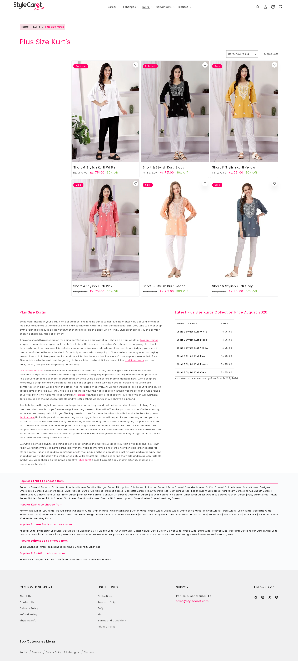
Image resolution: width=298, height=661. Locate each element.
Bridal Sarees (175, 487)
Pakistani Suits (29, 534)
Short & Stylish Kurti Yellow (233, 167)
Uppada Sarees (133, 498)
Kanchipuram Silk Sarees (205, 490)
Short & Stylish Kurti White (94, 167)
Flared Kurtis (228, 510)
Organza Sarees (216, 494)
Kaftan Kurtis (49, 514)
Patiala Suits (84, 534)
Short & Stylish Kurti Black (163, 167)
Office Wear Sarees (195, 494)
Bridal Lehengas (29, 546)
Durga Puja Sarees (92, 490)
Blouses (37, 553)
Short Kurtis (250, 514)
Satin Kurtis (215, 514)
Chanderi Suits (88, 530)
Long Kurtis (79, 514)
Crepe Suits (189, 530)
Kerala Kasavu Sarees (32, 494)
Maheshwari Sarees (89, 494)
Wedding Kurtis (42, 518)
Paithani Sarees (237, 494)
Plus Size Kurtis (198, 514)
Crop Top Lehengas (51, 546)
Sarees (36, 481)
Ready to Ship (107, 602)
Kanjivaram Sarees (233, 490)
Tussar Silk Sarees (111, 498)
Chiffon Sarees (214, 487)
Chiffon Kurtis (100, 510)
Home (25, 27)
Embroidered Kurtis (190, 510)
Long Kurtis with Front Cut (101, 514)
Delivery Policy (29, 608)
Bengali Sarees (107, 487)
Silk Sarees (70, 498)
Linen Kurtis (64, 514)
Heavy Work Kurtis (30, 514)
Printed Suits (100, 534)
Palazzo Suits (47, 534)
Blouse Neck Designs (31, 559)
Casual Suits (70, 530)
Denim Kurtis (171, 510)
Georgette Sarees (135, 490)
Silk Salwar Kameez (169, 534)
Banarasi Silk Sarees (52, 487)
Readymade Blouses (75, 559)
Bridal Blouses (53, 559)
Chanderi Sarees (194, 487)
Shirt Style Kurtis (232, 514)
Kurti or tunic (27, 417)
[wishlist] (135, 65)
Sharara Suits (148, 534)
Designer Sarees (54, 490)
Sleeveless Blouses (100, 559)
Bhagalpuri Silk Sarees (130, 487)
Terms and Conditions (112, 620)
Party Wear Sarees (257, 494)
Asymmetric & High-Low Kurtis (37, 510)
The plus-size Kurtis (31, 370)
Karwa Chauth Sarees (258, 490)
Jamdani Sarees (179, 490)
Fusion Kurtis (244, 510)
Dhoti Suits (204, 530)
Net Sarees (176, 494)
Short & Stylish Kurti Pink (92, 286)
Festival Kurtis (211, 510)
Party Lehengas (91, 546)
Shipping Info (28, 620)
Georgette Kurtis (262, 510)
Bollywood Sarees (155, 487)
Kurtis (37, 27)
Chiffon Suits (106, 530)
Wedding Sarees (170, 498)
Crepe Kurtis (155, 510)
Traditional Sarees (88, 498)
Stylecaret (85, 460)
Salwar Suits (40, 524)
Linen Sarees (69, 494)
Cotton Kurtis (138, 510)
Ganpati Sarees (114, 490)
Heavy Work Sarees (157, 490)
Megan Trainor (149, 340)
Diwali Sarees (72, 490)
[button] (113, 7)
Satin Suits (132, 534)
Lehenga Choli (72, 546)
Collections (105, 596)
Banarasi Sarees (29, 487)
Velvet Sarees (151, 498)
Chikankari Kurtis (120, 510)
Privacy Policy (106, 626)
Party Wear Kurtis (164, 514)
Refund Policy (28, 614)
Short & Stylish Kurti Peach (164, 286)
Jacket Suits (255, 530)
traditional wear (134, 360)
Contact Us (27, 602)
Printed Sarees (37, 498)
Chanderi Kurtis (82, 510)
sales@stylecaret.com (192, 601)
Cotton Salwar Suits (145, 530)
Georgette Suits (238, 530)
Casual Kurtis (64, 510)
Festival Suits (219, 530)
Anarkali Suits (27, 530)
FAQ (100, 608)
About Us (25, 596)
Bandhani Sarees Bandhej (81, 487)
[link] (280, 7)
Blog (100, 614)
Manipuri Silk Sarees (114, 494)
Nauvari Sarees (159, 494)
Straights (79, 394)
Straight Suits (189, 534)
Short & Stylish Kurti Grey (232, 286)
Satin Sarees (55, 498)
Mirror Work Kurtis (128, 514)
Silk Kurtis (264, 514)
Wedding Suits (225, 534)
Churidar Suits (123, 530)
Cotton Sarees (233, 487)
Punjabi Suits (116, 534)
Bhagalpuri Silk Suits (49, 530)
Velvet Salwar (207, 534)
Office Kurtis (146, 514)
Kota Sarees (54, 494)
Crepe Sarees (250, 487)
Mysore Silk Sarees (138, 494)
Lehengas (38, 540)
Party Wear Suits (66, 534)
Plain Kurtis (182, 514)
